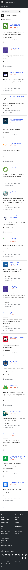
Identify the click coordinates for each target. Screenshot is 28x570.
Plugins (16, 519)
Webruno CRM (14, 361)
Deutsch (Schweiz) (9, 551)
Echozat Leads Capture (16, 72)
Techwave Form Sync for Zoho (14, 263)
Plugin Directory (5, 6)
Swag (17, 533)
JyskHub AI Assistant (16, 192)
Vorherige (3, 507)
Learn (2, 526)
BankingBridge (14, 287)
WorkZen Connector (15, 411)
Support (3, 529)
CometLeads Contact (16, 143)
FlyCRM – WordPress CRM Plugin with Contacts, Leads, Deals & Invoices (17, 457)
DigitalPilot (13, 167)
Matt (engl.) (5, 540)
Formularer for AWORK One (14, 216)
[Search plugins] (19, 11)
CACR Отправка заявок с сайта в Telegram (16, 119)
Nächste (24, 507)
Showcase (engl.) (19, 515)
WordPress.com (6, 538)
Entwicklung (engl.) (6, 531)
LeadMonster (13, 385)
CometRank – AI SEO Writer (13, 239)
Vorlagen (17, 522)
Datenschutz (4, 522)
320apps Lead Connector (17, 96)
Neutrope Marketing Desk (17, 482)
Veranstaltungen (19, 529)
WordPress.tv (5, 533)
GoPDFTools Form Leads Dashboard (15, 24)
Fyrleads (12, 313)
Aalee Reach (13, 434)
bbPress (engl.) (5, 543)
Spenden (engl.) (19, 531)
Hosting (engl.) (5, 519)
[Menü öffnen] (26, 2)
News (2, 517)
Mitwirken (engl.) (19, 526)
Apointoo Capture (15, 48)
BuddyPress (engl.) (6, 545)
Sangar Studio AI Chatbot (17, 337)
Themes (17, 517)
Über (2, 515)
